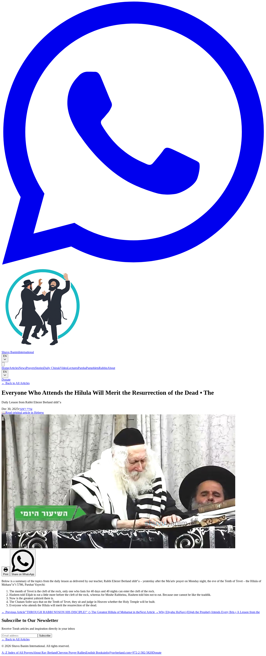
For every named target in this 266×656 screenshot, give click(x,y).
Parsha (82, 368)
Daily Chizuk (51, 368)
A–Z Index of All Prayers (17, 652)
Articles (14, 368)
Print (5, 574)
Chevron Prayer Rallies (71, 652)
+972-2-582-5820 (141, 652)
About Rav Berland (45, 652)
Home (5, 368)
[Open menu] (3, 364)
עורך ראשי (25, 409)
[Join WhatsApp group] (133, 263)
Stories (39, 368)
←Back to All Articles (16, 383)
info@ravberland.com (117, 652)
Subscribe (44, 635)
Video (63, 368)
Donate (6, 379)
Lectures (72, 368)
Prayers (30, 368)
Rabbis (103, 368)
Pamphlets (92, 368)
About (111, 368)
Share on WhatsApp (22, 574)
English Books (95, 652)
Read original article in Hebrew (23, 412)
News (22, 368)
